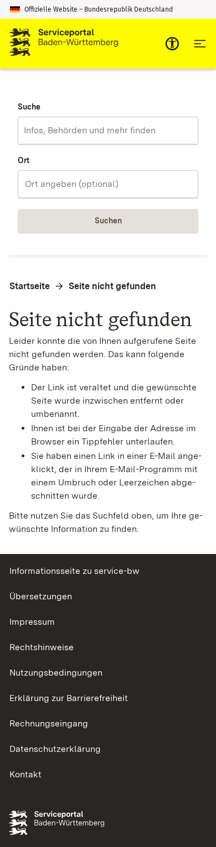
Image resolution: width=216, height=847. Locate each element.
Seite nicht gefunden (112, 286)
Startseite (29, 286)
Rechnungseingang (48, 723)
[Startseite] (64, 44)
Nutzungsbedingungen (55, 672)
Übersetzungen (40, 596)
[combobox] (108, 130)
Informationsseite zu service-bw (74, 571)
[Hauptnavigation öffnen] (200, 43)
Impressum (32, 621)
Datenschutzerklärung (55, 749)
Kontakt (25, 774)
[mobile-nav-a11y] (172, 43)
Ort (23, 160)
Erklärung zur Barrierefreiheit (68, 698)
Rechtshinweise (41, 647)
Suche (29, 106)
